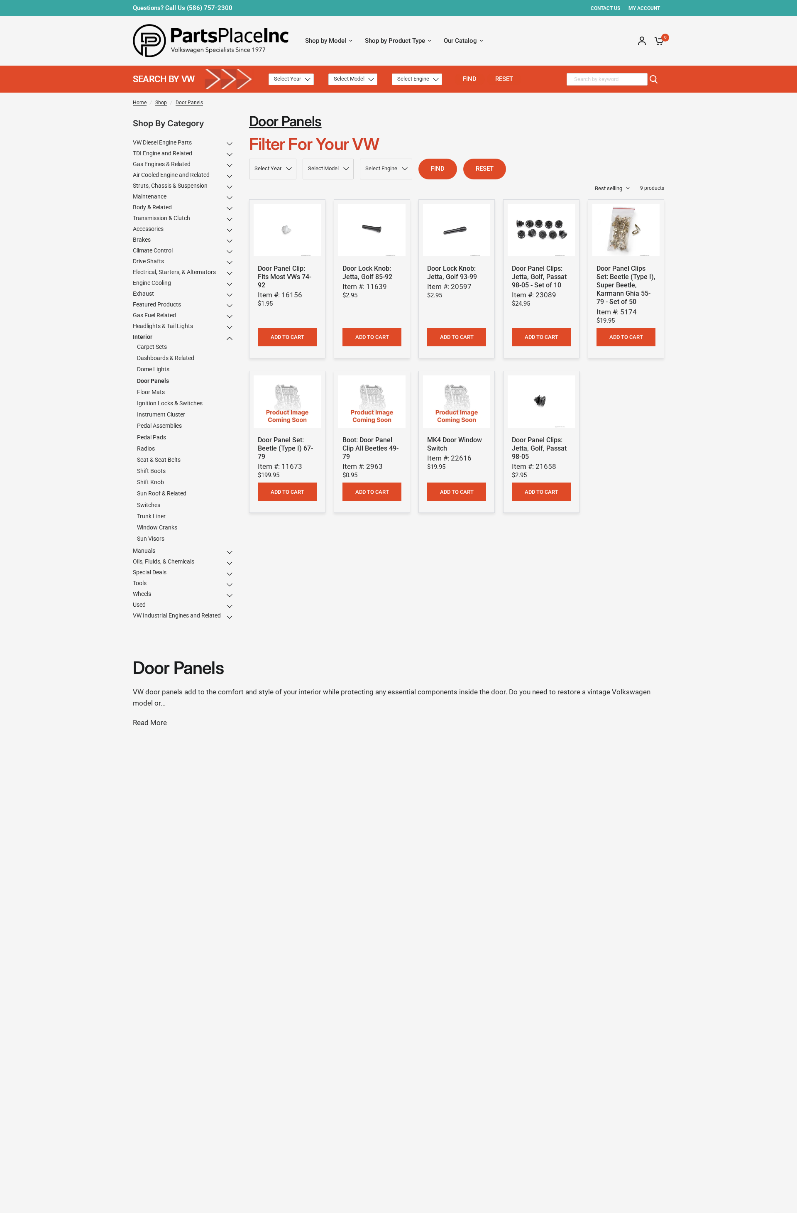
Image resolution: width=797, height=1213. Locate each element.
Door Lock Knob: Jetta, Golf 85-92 (367, 273)
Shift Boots (151, 471)
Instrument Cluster (161, 414)
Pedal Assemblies (159, 426)
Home (140, 102)
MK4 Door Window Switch (454, 444)
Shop (161, 102)
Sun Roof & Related (161, 493)
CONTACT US (605, 8)
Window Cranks (157, 527)
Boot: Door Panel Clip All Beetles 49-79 (370, 448)
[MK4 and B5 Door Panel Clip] (541, 401)
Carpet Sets (152, 346)
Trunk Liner (151, 516)
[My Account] (642, 41)
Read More (150, 722)
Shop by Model (325, 40)
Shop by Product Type (395, 40)
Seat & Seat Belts (159, 459)
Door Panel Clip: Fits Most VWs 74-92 (284, 277)
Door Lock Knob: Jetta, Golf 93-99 (452, 273)
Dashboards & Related (165, 358)
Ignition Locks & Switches (170, 403)
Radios (146, 448)
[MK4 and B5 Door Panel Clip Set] (541, 230)
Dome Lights (153, 369)
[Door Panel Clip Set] (626, 230)
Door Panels (189, 102)
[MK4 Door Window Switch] (456, 401)
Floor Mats (151, 392)
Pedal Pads (151, 437)
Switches (148, 505)
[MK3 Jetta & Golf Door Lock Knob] (456, 230)
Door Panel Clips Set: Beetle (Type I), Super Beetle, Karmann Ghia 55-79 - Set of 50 (626, 285)
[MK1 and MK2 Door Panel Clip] (287, 230)
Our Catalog (460, 40)
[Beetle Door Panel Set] (287, 401)
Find (470, 79)
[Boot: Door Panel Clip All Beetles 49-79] (372, 401)
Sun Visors (150, 538)
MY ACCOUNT (644, 8)
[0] (657, 41)
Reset (504, 79)
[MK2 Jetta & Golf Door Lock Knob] (372, 230)
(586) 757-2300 (209, 8)
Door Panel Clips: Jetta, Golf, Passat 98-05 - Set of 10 (539, 277)
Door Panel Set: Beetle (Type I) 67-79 (285, 448)
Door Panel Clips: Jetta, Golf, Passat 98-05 (539, 448)
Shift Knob (150, 482)
